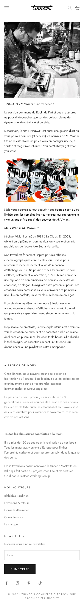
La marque (11, 524)
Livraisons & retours (17, 503)
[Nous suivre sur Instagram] (18, 583)
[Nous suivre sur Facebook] (6, 583)
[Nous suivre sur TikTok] (40, 583)
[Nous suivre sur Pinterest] (29, 583)
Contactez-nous (13, 517)
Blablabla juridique (16, 496)
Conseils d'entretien (16, 510)
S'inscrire (20, 569)
